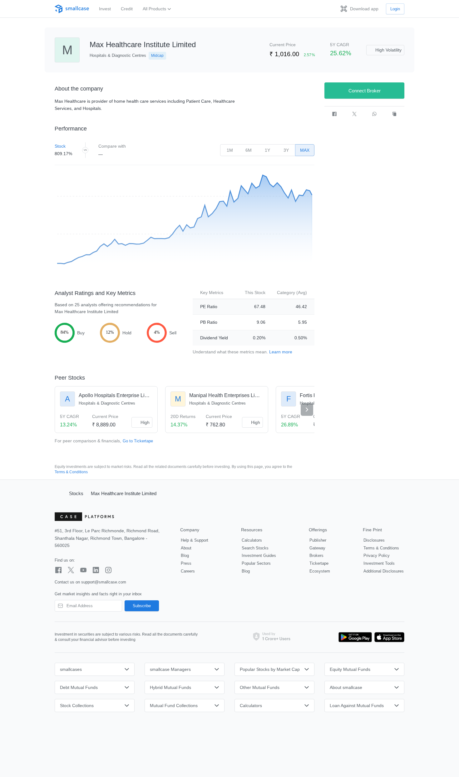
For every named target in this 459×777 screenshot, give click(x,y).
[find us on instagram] (108, 570)
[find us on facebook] (58, 570)
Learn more (280, 351)
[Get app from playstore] (355, 637)
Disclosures (374, 540)
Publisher (317, 540)
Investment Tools (379, 563)
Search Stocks (255, 548)
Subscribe (142, 605)
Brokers (316, 555)
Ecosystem (319, 571)
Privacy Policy (376, 555)
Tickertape (318, 563)
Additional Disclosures (383, 571)
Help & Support (194, 540)
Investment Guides (259, 555)
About (186, 548)
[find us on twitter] (71, 570)
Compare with (112, 146)
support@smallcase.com (103, 582)
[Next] (307, 409)
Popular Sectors (256, 563)
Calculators (252, 540)
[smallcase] (72, 9)
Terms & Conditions (71, 472)
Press (186, 563)
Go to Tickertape (138, 441)
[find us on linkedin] (96, 570)
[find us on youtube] (83, 570)
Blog (185, 555)
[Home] (59, 493)
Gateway (317, 548)
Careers (188, 571)
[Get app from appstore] (388, 637)
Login (395, 9)
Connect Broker (364, 90)
